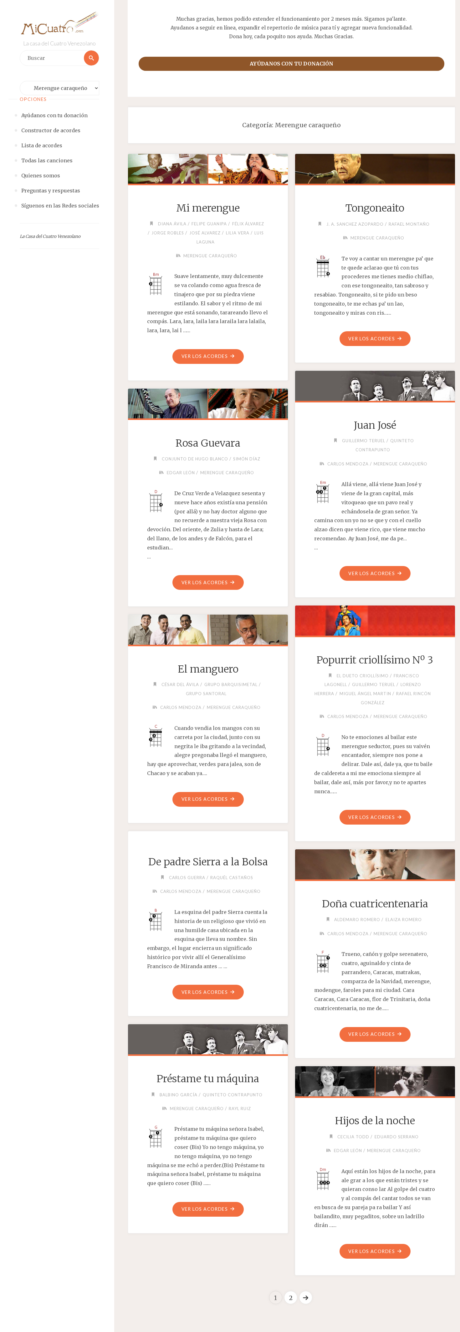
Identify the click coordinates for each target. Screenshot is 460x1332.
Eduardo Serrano (397, 1136)
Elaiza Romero (404, 919)
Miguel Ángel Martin (365, 693)
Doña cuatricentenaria (375, 904)
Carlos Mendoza (348, 463)
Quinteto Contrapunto (233, 1094)
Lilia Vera (237, 232)
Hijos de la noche (375, 1120)
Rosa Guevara (208, 443)
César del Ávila (180, 684)
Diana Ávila (172, 223)
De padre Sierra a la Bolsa (208, 862)
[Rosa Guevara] (207, 402)
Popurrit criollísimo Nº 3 (375, 660)
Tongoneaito (374, 208)
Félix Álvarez (248, 223)
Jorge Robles (167, 232)
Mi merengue (208, 208)
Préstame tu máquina (208, 1078)
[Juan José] (374, 384)
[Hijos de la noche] (374, 1080)
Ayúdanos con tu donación (291, 63)
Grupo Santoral (206, 693)
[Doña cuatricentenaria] (374, 863)
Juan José (375, 425)
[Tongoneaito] (374, 167)
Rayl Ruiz (240, 1108)
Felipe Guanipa (209, 223)
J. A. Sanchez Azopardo (355, 224)
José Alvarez (205, 232)
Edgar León (181, 472)
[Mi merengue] (207, 167)
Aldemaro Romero (357, 919)
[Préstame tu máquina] (207, 1038)
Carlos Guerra (187, 877)
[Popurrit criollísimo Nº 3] (374, 619)
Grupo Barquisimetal (231, 684)
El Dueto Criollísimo (363, 675)
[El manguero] (207, 628)
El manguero (208, 669)
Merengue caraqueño (210, 255)
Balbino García (178, 1094)
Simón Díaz (246, 458)
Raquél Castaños (231, 877)
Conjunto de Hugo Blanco (195, 458)
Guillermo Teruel (363, 440)
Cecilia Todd (353, 1136)
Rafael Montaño (409, 224)
